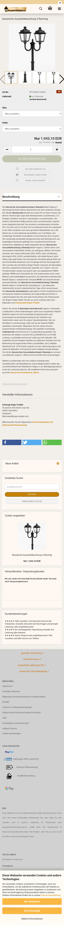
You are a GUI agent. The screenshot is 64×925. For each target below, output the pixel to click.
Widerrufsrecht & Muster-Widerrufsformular (21, 712)
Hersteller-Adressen (11, 691)
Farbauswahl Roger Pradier (27, 303)
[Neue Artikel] (58, 463)
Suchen (32, 494)
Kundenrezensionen (14, 384)
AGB (4, 718)
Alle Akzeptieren (32, 901)
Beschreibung (11, 196)
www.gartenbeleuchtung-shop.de (14, 827)
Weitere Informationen (32, 918)
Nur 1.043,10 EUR (32, 561)
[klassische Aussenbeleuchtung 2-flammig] (32, 47)
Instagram (7, 865)
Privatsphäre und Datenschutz (15, 723)
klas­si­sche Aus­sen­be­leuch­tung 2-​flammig (32, 555)
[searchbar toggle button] (40, 8)
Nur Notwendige (32, 911)
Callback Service (9, 728)
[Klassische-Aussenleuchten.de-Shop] (14, 8)
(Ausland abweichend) (37, 99)
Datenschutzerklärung (50, 895)
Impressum (7, 686)
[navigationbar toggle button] (59, 8)
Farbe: (5, 123)
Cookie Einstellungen (11, 733)
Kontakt (5, 702)
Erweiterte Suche (32, 501)
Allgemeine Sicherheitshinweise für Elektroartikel (23, 697)
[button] (7, 149)
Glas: (4, 108)
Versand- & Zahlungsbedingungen (17, 707)
